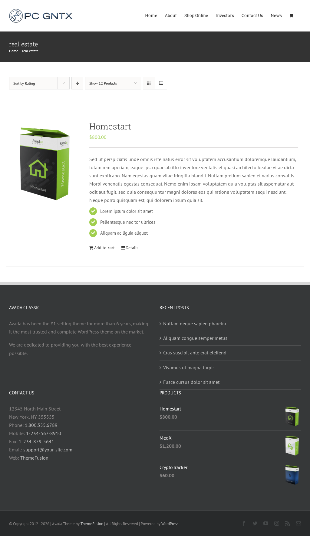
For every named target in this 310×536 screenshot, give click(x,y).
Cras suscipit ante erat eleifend (194, 353)
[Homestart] (45, 162)
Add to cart (104, 247)
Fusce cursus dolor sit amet (191, 382)
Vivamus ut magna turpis (189, 367)
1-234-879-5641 (36, 441)
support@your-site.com (47, 450)
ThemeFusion (34, 458)
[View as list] (161, 83)
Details (132, 247)
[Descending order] (77, 83)
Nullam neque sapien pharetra (194, 323)
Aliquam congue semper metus (195, 338)
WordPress (169, 523)
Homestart (110, 126)
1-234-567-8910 (43, 433)
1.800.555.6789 (41, 425)
